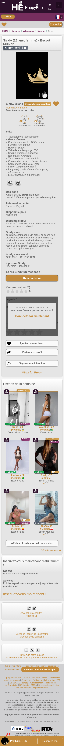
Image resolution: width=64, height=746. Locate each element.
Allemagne (28, 31)
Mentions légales (12, 680)
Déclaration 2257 (52, 680)
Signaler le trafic (40, 687)
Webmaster (54, 677)
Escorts (16, 31)
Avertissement (36, 683)
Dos (9, 16)
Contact (26, 677)
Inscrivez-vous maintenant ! (24, 594)
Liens (44, 677)
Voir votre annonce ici (50, 550)
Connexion (56, 24)
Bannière (36, 677)
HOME (5, 31)
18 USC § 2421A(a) (19, 683)
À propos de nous (12, 677)
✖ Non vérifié (15, 47)
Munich (41, 31)
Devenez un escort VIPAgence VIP (32, 614)
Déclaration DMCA (28, 685)
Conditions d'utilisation (31, 680)
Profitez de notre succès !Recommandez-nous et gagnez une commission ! (32, 656)
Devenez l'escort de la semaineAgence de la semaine (32, 635)
